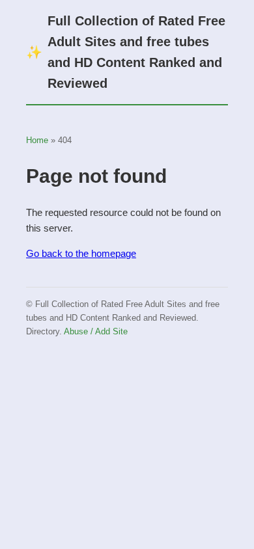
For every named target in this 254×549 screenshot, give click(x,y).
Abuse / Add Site (96, 331)
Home (37, 140)
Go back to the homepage (81, 253)
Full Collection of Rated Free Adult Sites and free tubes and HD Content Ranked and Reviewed (125, 52)
